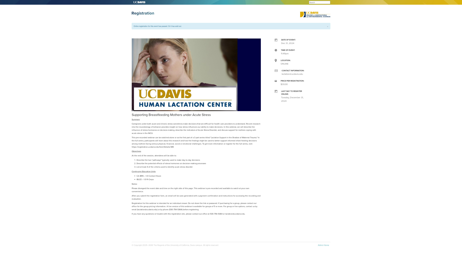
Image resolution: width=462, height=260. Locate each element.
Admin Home (323, 245)
